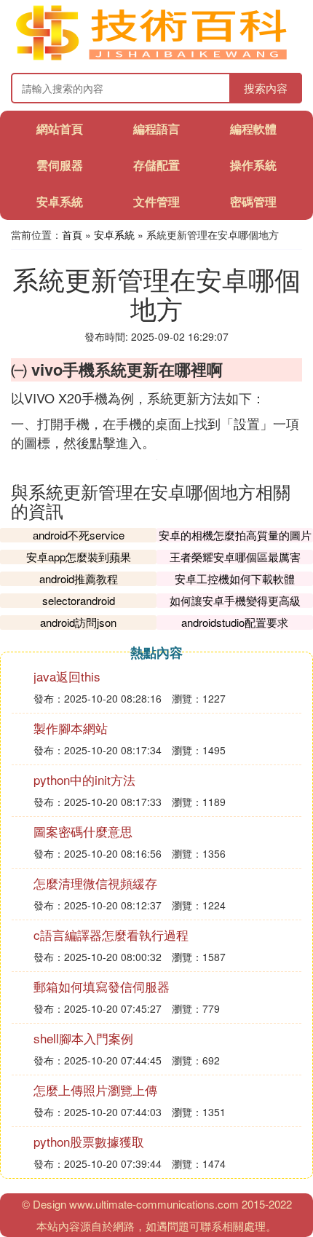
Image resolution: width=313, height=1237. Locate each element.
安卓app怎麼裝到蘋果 (78, 556)
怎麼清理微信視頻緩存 (95, 883)
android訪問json (78, 622)
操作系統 (253, 165)
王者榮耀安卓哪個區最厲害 (235, 556)
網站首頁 (59, 128)
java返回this (66, 676)
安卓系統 (59, 201)
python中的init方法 (84, 779)
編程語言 (156, 128)
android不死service (78, 534)
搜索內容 (266, 87)
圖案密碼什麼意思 (82, 831)
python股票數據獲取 (88, 1141)
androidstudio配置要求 (234, 622)
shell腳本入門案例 (83, 1038)
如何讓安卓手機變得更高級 (235, 600)
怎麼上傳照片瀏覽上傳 (95, 1089)
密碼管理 (253, 201)
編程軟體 (253, 128)
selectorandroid (78, 600)
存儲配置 (156, 165)
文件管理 (156, 201)
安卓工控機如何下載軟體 (235, 578)
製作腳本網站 (70, 728)
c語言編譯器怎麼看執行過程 (111, 934)
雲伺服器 (59, 165)
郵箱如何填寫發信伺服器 (101, 986)
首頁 (72, 234)
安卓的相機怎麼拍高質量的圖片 (235, 534)
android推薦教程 (78, 578)
